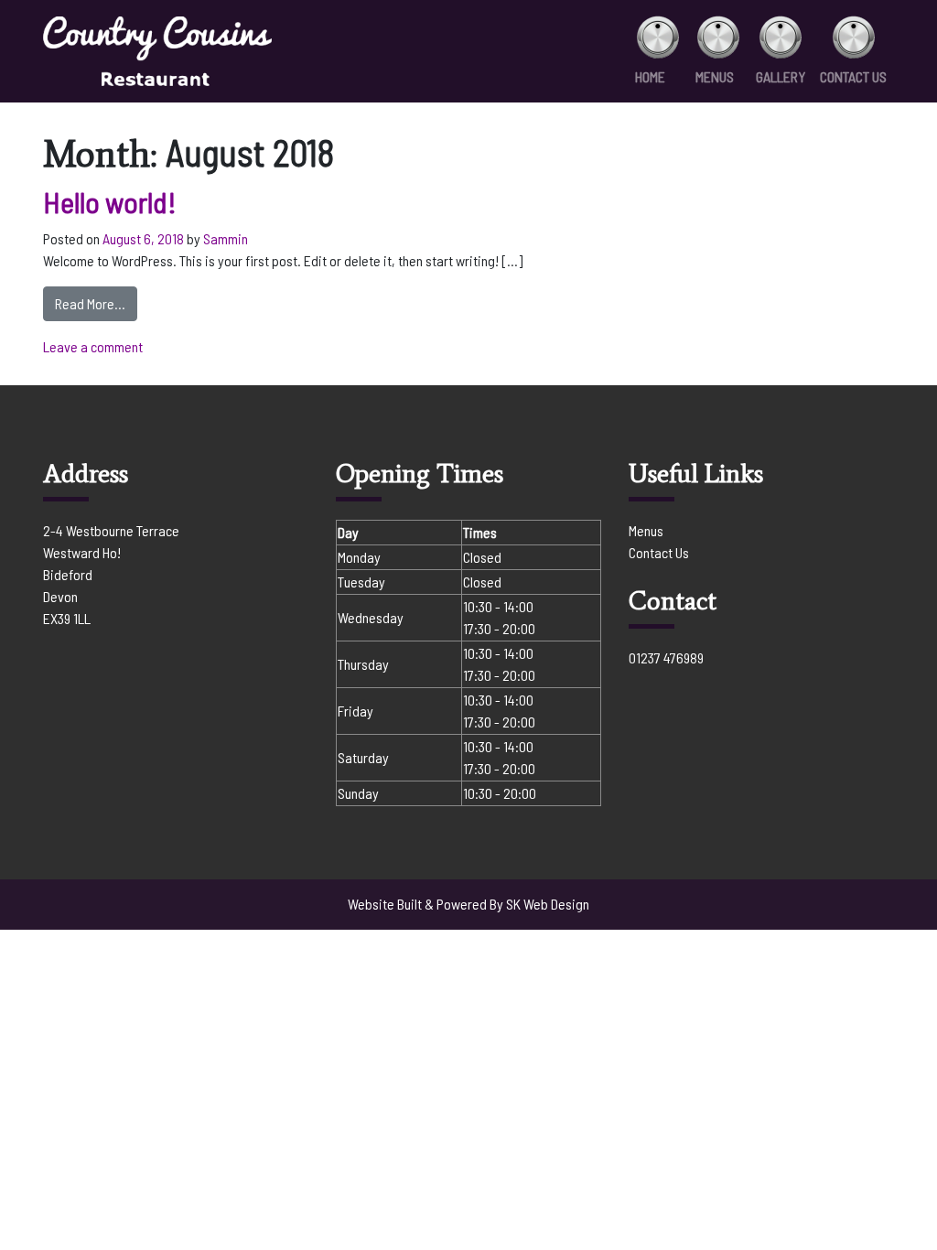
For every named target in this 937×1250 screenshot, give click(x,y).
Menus (714, 76)
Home (650, 76)
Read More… (96, 303)
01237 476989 (666, 657)
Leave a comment (93, 346)
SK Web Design (547, 903)
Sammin (225, 238)
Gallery (780, 76)
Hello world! (110, 201)
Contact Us (853, 76)
